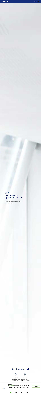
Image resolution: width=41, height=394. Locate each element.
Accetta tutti (36, 384)
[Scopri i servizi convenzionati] (15, 374)
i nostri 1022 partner (11, 385)
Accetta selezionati (36, 386)
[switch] (16, 392)
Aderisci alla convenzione (9, 203)
